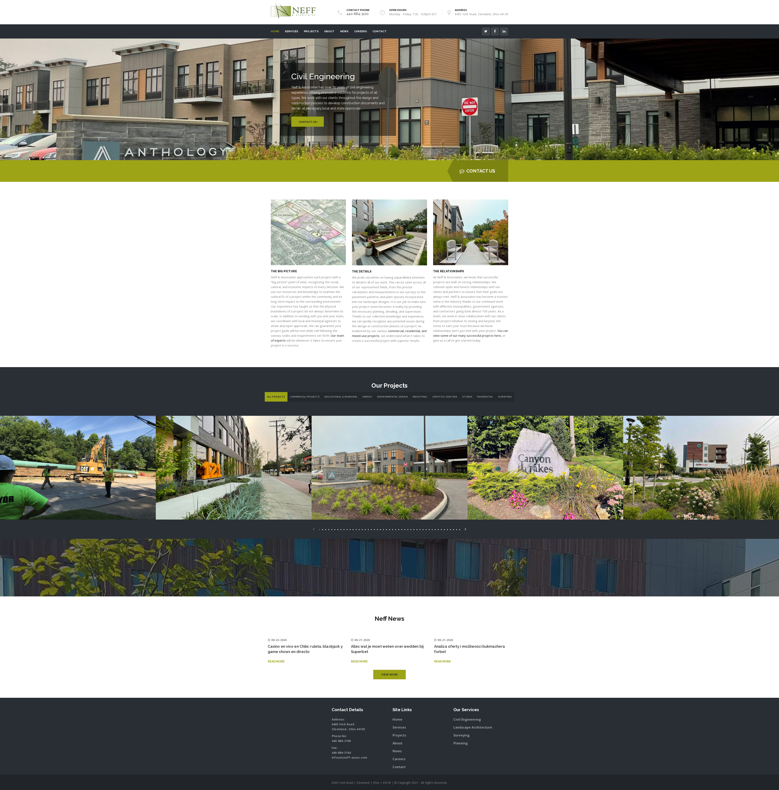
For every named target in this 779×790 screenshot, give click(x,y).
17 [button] (368, 529)
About (329, 31)
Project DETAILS (78, 474)
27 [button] (398, 529)
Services (291, 31)
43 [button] (447, 529)
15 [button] (362, 529)
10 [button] (347, 529)
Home (275, 31)
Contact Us (480, 171)
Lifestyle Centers (444, 397)
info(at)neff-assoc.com (349, 757)
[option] (78, 468)
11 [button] (350, 529)
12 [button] (353, 529)
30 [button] (407, 529)
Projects (311, 31)
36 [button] (426, 529)
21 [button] (380, 529)
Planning (460, 743)
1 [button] (319, 529)
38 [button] (432, 529)
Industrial (420, 397)
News (344, 31)
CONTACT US (308, 121)
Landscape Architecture (472, 727)
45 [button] (453, 529)
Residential (485, 397)
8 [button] (340, 529)
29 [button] (404, 529)
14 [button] (359, 529)
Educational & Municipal (341, 397)
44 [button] (450, 529)
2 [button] (322, 529)
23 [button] (386, 529)
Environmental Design (392, 397)
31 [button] (410, 529)
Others (467, 397)
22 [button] (383, 529)
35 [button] (423, 529)
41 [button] (441, 529)
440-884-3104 (341, 753)
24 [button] (389, 529)
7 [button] (337, 529)
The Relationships (448, 271)
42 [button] (444, 529)
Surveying (505, 397)
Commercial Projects (305, 397)
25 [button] (392, 529)
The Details (361, 271)
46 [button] (456, 529)
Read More (276, 661)
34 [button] (420, 529)
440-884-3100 (357, 14)
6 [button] (334, 529)
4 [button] (328, 529)
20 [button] (377, 529)
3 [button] (325, 529)
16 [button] (365, 529)
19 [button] (374, 529)
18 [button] (371, 529)
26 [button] (395, 529)
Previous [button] (313, 528)
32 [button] (413, 529)
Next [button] (465, 528)
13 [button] (356, 529)
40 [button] (438, 529)
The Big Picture (284, 271)
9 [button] (343, 529)
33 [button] (417, 529)
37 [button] (429, 529)
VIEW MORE (389, 674)
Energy (367, 397)
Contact (379, 31)
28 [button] (401, 529)
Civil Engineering (467, 719)
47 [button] (459, 529)
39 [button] (435, 529)
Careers (360, 31)
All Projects (276, 397)
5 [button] (331, 529)
